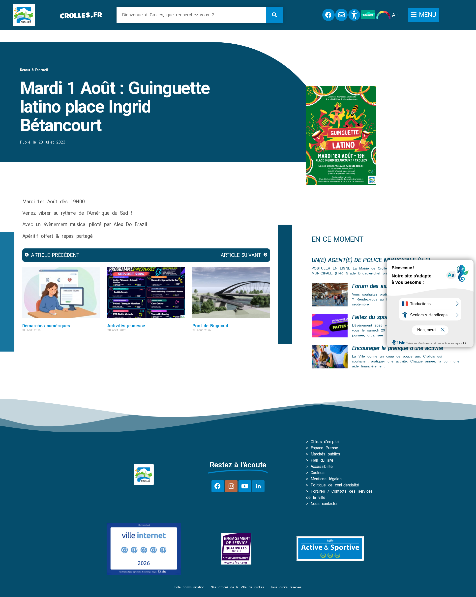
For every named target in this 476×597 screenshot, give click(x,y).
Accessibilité (322, 466)
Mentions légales (326, 479)
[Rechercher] (274, 15)
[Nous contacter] (341, 15)
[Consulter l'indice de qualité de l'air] (383, 14)
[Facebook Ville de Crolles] (328, 15)
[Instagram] (231, 486)
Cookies (318, 472)
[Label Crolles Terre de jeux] (236, 549)
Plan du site (322, 460)
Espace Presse (324, 448)
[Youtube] (244, 486)
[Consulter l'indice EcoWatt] (368, 14)
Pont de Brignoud (210, 325)
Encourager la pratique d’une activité (397, 348)
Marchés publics (325, 454)
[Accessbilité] (354, 15)
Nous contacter (324, 503)
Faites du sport (371, 317)
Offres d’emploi (325, 441)
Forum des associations (382, 286)
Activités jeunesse (126, 325)
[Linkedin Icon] (258, 486)
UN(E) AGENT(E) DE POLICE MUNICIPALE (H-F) (371, 260)
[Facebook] (217, 486)
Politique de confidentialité (335, 485)
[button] (423, 15)
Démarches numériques (46, 325)
